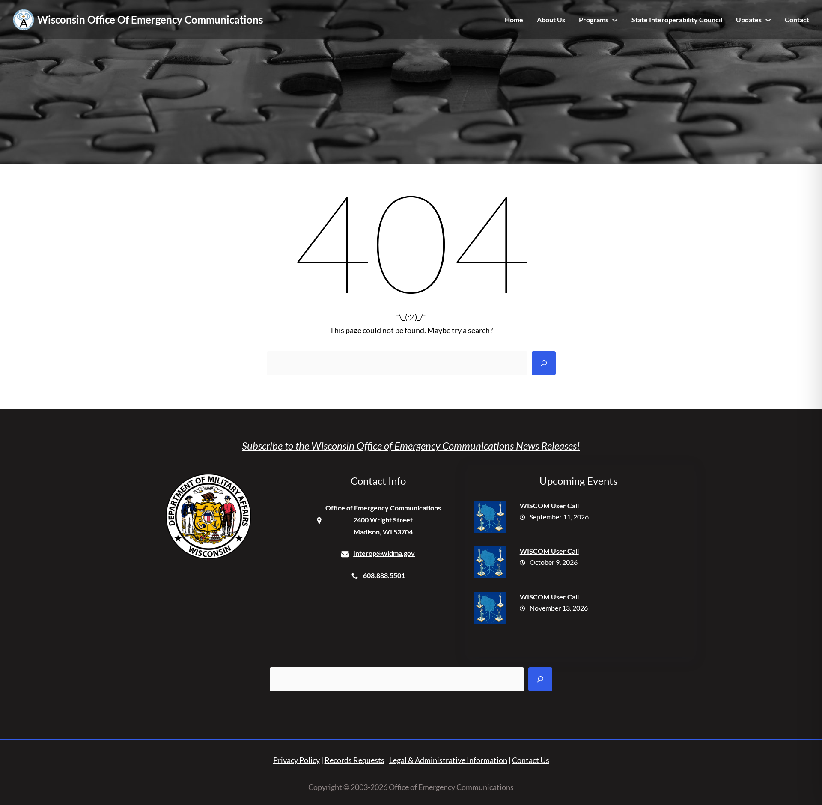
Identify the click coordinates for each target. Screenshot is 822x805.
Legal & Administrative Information (448, 760)
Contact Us (530, 760)
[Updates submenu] (768, 20)
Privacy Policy (296, 760)
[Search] (544, 363)
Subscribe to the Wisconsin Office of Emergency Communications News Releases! (411, 445)
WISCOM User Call (549, 505)
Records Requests (354, 760)
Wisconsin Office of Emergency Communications (150, 19)
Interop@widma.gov (384, 553)
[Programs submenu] (615, 20)
